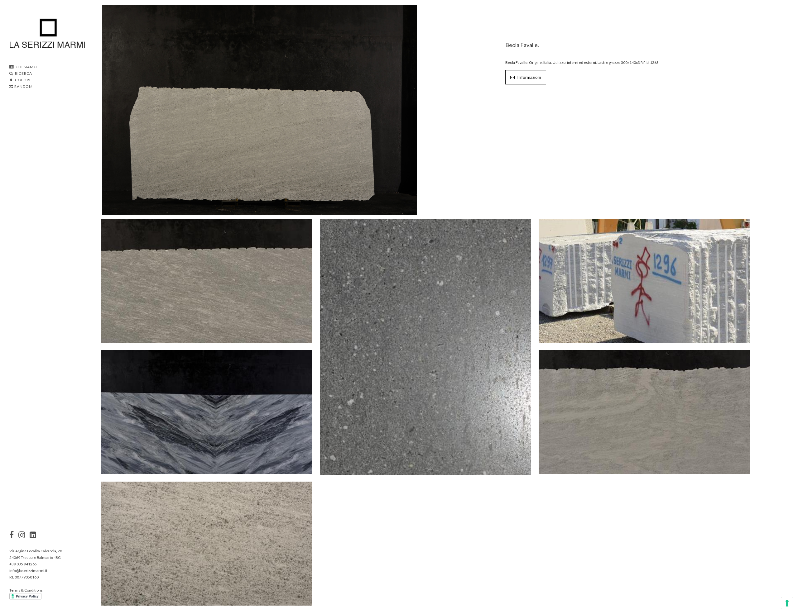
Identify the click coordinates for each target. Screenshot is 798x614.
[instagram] (11, 535)
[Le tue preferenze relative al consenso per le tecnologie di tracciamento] (787, 603)
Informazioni (528, 77)
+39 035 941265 (23, 564)
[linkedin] (33, 535)
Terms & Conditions (26, 590)
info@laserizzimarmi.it (28, 570)
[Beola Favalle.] (259, 109)
